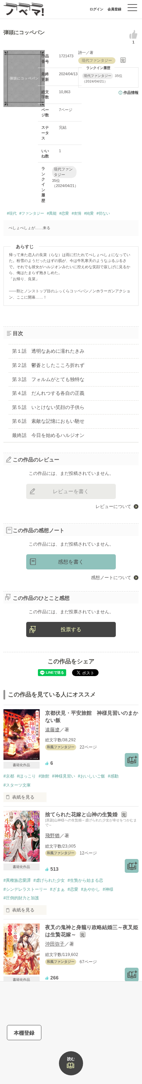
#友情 (76, 213)
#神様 (108, 889)
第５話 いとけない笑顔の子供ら (48, 407)
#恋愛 (64, 213)
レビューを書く (71, 491)
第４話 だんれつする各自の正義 (48, 393)
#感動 (113, 776)
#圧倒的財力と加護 (21, 898)
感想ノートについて (111, 577)
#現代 (12, 213)
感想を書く (71, 562)
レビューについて (113, 506)
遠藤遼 (52, 729)
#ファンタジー (31, 213)
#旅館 (44, 776)
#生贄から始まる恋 (85, 880)
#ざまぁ (57, 889)
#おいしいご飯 (91, 776)
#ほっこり (26, 776)
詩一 (82, 52)
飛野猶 (52, 835)
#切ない (103, 213)
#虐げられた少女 (49, 880)
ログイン (96, 9)
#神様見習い (63, 776)
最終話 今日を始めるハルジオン (48, 435)
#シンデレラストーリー (25, 889)
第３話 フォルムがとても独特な (48, 379)
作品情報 (131, 92)
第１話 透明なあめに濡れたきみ (48, 351)
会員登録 (114, 9)
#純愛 (89, 213)
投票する (71, 629)
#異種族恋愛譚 (17, 880)
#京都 (8, 776)
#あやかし (90, 889)
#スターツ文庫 (17, 785)
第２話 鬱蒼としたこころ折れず (48, 365)
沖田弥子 (54, 944)
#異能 (52, 213)
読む (71, 1059)
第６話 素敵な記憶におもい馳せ (48, 421)
